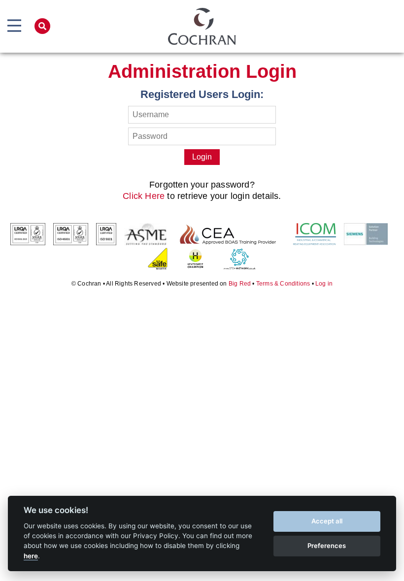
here (31, 556)
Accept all (326, 521)
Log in (324, 283)
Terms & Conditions (283, 283)
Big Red (240, 283)
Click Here (144, 196)
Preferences (326, 545)
